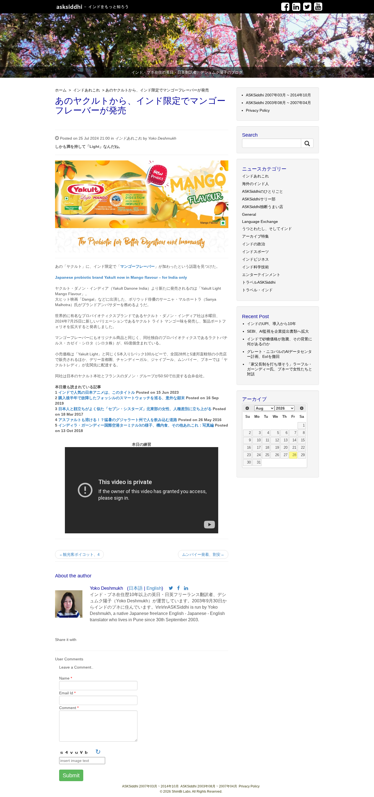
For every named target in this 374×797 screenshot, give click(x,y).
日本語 (136, 588)
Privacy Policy (258, 110)
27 (285, 455)
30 (249, 462)
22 (303, 448)
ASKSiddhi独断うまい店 (262, 207)
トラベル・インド (257, 290)
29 (303, 455)
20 (285, 448)
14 (294, 440)
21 (294, 448)
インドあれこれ (86, 90)
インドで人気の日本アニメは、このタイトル (96, 392)
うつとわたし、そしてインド (267, 228)
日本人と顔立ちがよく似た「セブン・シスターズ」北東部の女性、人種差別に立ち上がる (135, 409)
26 (277, 455)
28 (294, 455)
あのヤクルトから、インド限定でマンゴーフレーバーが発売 (157, 90)
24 (259, 455)
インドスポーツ (255, 251)
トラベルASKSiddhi (258, 282)
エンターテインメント (261, 274)
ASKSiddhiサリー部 (258, 199)
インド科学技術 (255, 267)
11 (267, 440)
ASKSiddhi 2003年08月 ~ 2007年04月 (278, 102)
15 (303, 440)
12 (277, 440)
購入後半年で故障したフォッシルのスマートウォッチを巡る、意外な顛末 (121, 398)
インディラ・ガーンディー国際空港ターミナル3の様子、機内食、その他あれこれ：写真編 (136, 425)
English (154, 588)
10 (259, 440)
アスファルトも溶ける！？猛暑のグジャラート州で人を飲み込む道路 (117, 420)
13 (285, 440)
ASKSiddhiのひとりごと (262, 191)
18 (267, 448)
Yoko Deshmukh (162, 138)
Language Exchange (260, 221)
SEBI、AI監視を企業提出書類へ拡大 (278, 331)
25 (267, 455)
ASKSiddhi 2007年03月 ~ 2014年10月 (278, 95)
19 (277, 448)
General (249, 214)
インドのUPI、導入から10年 (271, 323)
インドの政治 (253, 244)
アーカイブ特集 (255, 236)
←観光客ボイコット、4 (79, 554)
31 (259, 462)
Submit (71, 775)
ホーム (61, 90)
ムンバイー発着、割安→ (203, 554)
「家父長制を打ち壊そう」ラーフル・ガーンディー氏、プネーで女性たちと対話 (279, 369)
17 (259, 448)
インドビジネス (255, 259)
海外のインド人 (255, 184)
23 (249, 455)
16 (249, 448)
